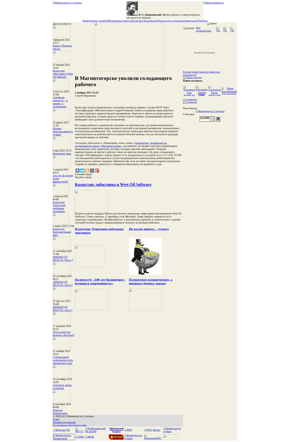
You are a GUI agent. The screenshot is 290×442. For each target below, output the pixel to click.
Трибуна (202, 20)
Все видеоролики (203, 29)
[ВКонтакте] (78, 171)
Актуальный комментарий (182, 20)
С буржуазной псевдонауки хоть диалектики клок (63, 360)
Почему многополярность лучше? (63, 131)
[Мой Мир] (92, 171)
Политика (137, 20)
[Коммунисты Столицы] (67, 2)
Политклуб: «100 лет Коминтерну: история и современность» (100, 281)
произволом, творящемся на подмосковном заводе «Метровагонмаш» (121, 144)
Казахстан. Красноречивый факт (62, 232)
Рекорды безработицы (60, 412)
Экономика (149, 20)
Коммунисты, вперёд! (95, 20)
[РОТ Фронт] (152, 430)
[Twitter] (82, 171)
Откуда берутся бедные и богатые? (63, 334)
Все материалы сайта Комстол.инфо (70, 425)
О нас (56, 419)
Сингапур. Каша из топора (62, 387)
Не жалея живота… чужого (149, 229)
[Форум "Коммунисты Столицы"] (213, 2)
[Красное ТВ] (61, 430)
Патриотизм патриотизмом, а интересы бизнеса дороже (150, 281)
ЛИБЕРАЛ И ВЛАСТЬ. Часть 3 (63, 258)
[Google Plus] (97, 171)
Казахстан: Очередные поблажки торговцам (59, 207)
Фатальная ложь (62, 153)
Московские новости (120, 20)
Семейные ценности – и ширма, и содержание (60, 102)
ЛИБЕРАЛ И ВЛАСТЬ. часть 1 (62, 309)
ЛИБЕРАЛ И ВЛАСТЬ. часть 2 (62, 283)
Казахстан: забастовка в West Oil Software (63, 73)
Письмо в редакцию (64, 422)
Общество (161, 20)
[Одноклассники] (87, 171)
